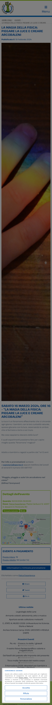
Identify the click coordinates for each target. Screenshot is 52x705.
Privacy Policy (24, 677)
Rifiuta (26, 693)
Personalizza (26, 699)
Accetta (26, 687)
